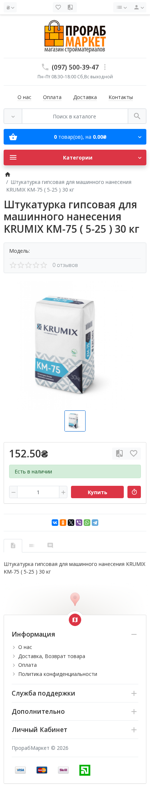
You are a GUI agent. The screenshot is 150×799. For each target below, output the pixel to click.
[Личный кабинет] (137, 7)
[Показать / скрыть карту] (75, 620)
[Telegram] (95, 522)
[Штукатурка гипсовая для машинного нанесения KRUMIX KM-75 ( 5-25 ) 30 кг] (75, 345)
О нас (24, 97)
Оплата (52, 97)
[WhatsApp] (87, 522)
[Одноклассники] (63, 522)
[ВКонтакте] (55, 522)
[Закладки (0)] (59, 7)
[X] (71, 522)
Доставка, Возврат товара (51, 656)
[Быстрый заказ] (134, 492)
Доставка (85, 97)
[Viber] (79, 522)
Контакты (120, 97)
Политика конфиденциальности (57, 673)
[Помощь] (121, 7)
